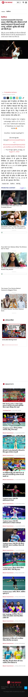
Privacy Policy (4, 687)
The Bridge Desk (7, 410)
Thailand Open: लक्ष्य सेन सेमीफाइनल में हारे (10, 499)
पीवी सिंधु (18, 184)
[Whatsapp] (11, 98)
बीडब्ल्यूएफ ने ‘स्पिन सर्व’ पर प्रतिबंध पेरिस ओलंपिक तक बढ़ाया (13, 639)
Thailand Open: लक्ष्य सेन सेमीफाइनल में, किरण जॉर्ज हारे (12, 522)
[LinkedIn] (14, 98)
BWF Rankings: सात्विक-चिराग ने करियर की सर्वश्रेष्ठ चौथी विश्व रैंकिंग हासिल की (13, 616)
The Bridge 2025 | (8, 691)
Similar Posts (9, 384)
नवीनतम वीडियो (9, 320)
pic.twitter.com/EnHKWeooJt (14, 147)
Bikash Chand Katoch (8, 433)
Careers (3, 688)
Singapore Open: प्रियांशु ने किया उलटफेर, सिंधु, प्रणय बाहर (12, 429)
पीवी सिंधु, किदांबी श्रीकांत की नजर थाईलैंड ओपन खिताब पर (13, 662)
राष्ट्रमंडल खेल (5, 184)
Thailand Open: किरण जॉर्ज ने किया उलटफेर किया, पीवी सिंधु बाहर (13, 568)
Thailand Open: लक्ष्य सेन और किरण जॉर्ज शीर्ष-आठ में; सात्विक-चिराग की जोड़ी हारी (13, 545)
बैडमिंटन (4, 17)
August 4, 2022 (14, 151)
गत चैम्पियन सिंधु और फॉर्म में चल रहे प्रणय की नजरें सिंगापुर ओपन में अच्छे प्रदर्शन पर (13, 474)
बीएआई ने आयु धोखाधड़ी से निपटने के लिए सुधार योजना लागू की (14, 451)
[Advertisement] (14, 74)
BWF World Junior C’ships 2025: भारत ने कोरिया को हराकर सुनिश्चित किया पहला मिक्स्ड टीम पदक (13, 405)
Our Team (19, 687)
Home (3, 11)
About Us (12, 687)
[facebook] (5, 98)
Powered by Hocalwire (19, 691)
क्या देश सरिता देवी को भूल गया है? (9, 339)
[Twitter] (8, 98)
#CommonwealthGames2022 (14, 145)
